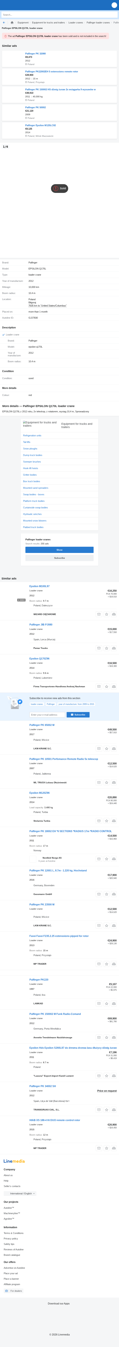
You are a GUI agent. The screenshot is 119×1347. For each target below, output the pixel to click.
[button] (114, 5)
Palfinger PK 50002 (35, 107)
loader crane (35, 274)
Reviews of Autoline (14, 1249)
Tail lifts (26, 442)
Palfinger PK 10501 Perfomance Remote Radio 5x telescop (63, 759)
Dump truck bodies (32, 455)
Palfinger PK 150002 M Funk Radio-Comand (55, 1014)
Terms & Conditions (14, 1233)
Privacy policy (11, 1238)
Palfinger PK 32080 (35, 53)
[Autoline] (12, 22)
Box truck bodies (31, 481)
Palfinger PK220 (38, 979)
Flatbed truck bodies (33, 527)
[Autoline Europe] (20, 5)
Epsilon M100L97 (39, 586)
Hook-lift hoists (30, 468)
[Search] (114, 15)
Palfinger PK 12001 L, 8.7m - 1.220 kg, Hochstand (58, 870)
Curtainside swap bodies (35, 507)
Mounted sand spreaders (35, 488)
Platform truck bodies (34, 501)
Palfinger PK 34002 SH (42, 1086)
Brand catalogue (12, 1255)
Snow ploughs (30, 448)
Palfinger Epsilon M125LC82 (40, 125)
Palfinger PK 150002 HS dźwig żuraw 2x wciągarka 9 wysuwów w (60, 89)
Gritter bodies (30, 474)
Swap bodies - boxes (33, 494)
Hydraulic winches (32, 514)
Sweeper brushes (32, 461)
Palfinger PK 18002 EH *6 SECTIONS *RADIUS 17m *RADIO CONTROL (70, 831)
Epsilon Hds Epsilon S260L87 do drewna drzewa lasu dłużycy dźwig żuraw (73, 1048)
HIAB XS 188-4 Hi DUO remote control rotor (54, 1120)
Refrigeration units (32, 435)
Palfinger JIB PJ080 (40, 624)
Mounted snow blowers (34, 520)
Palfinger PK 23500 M (41, 904)
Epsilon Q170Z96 (39, 658)
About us (8, 1175)
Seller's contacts (12, 1186)
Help (6, 1180)
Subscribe (80, 714)
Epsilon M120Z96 (39, 793)
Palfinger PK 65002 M (41, 725)
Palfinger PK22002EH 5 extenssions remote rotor (51, 71)
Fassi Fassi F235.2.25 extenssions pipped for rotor (59, 936)
